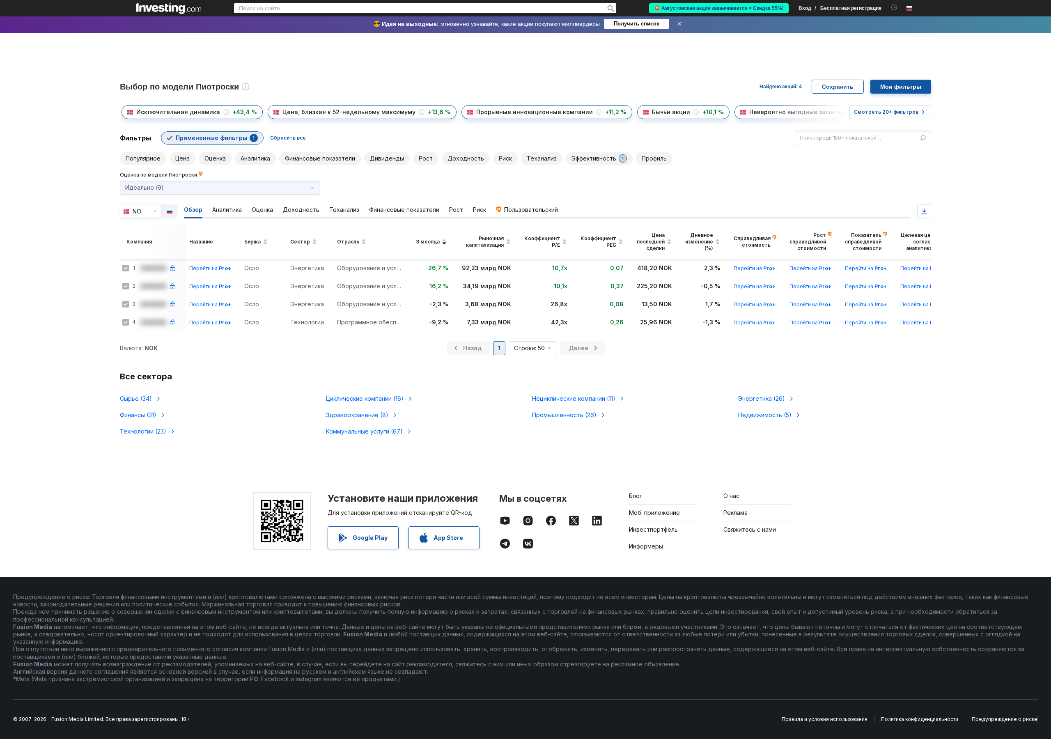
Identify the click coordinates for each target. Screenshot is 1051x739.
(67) (364, 431)
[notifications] (894, 7)
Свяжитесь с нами (749, 529)
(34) (136, 398)
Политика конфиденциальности (919, 719)
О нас (731, 495)
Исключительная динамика (178, 111)
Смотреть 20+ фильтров (886, 112)
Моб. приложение (654, 512)
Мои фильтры (900, 86)
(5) (765, 414)
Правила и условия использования (824, 719)
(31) (138, 414)
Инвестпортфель (653, 529)
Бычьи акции (671, 111)
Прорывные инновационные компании (534, 111)
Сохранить (838, 86)
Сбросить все (288, 138)
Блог (635, 495)
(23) (143, 431)
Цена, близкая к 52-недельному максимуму (348, 111)
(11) (573, 398)
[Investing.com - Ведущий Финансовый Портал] (168, 8)
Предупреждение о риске (1004, 719)
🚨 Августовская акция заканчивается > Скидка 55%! (719, 8)
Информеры (646, 546)
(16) (365, 398)
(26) (761, 398)
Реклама (735, 512)
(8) (357, 414)
